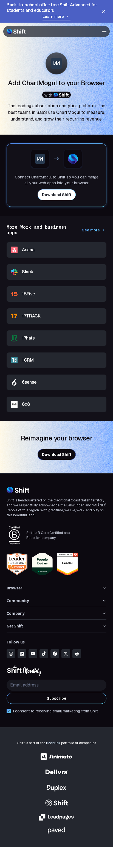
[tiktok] (43, 653)
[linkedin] (22, 653)
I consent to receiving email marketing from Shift (55, 711)
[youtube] (33, 653)
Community (18, 600)
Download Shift (56, 194)
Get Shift (15, 626)
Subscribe (56, 698)
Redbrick (53, 743)
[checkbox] (9, 711)
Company (16, 613)
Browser (14, 588)
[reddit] (76, 653)
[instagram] (11, 653)
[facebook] (54, 653)
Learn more (53, 16)
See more (91, 230)
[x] (65, 653)
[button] (103, 31)
